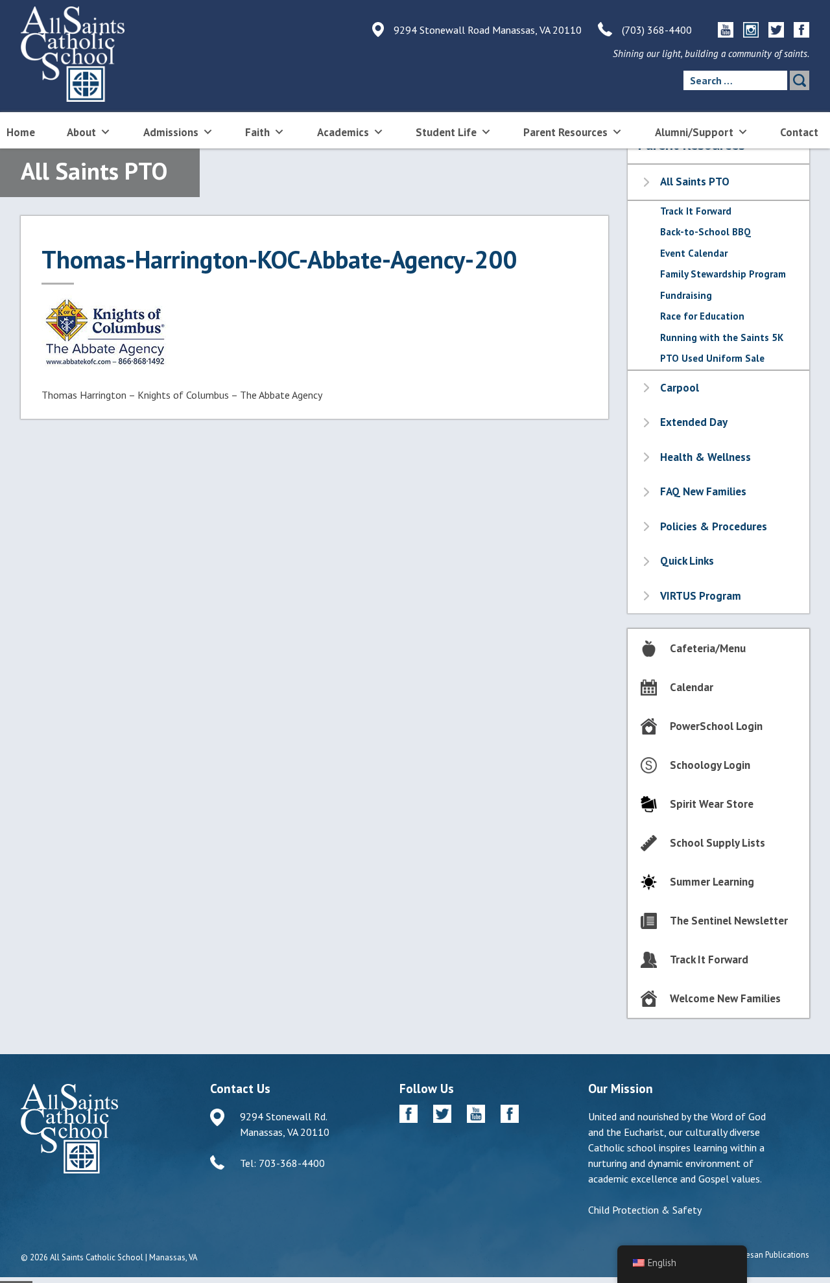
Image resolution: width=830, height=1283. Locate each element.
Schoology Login (710, 765)
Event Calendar (694, 253)
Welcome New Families (725, 998)
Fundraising (686, 295)
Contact (799, 132)
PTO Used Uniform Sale (712, 358)
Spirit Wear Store (711, 804)
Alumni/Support (694, 132)
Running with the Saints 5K (721, 337)
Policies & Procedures (713, 526)
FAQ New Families (703, 491)
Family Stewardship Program (723, 274)
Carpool (679, 388)
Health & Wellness (705, 457)
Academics (343, 132)
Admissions (170, 132)
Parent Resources (565, 132)
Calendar (691, 687)
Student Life (446, 132)
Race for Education (702, 316)
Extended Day (694, 422)
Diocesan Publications (769, 1254)
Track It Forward (695, 211)
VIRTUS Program (700, 596)
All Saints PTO (694, 181)
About (81, 132)
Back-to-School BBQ (705, 232)
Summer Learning (712, 882)
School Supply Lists (717, 843)
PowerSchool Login (716, 726)
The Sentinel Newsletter (729, 920)
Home (20, 132)
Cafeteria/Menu (708, 648)
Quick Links (687, 561)
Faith (257, 132)
